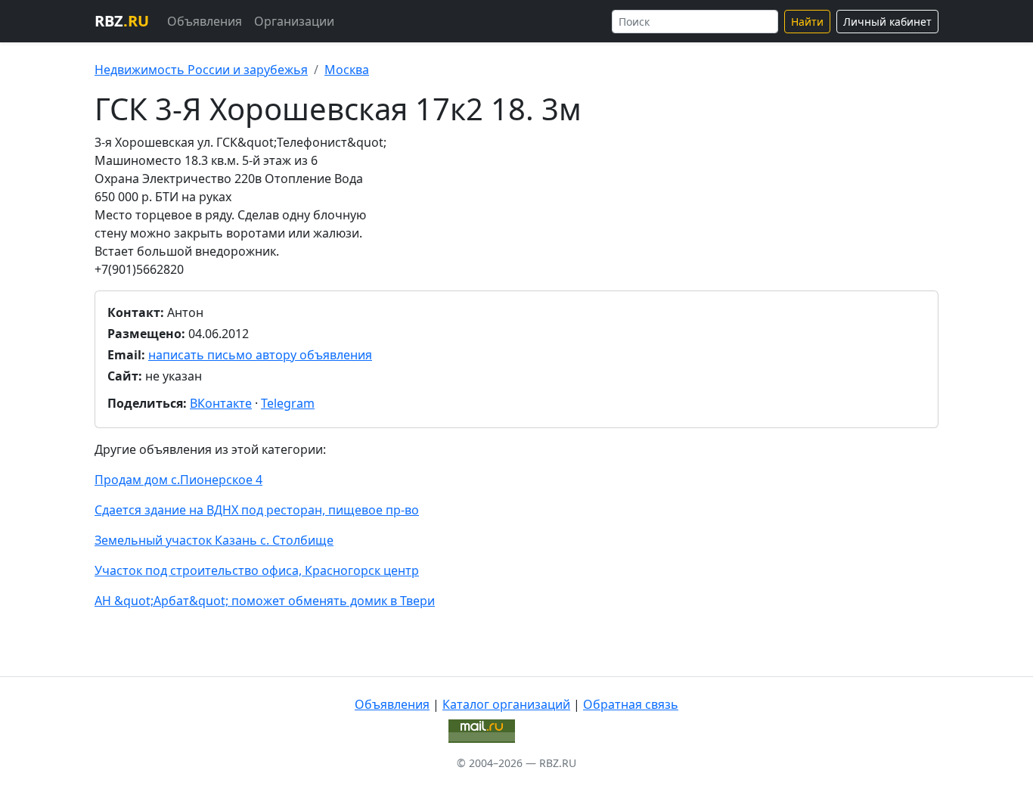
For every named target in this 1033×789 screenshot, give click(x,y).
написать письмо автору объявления (260, 354)
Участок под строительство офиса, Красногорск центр (257, 570)
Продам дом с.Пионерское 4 (178, 479)
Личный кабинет (887, 21)
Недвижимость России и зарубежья (201, 69)
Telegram (288, 403)
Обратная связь (630, 704)
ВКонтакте (221, 403)
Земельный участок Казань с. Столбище (214, 540)
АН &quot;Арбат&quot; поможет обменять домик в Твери (265, 600)
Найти (807, 21)
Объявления (204, 21)
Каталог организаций (506, 704)
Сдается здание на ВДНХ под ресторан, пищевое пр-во (257, 510)
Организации (294, 21)
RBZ (122, 21)
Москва (346, 69)
